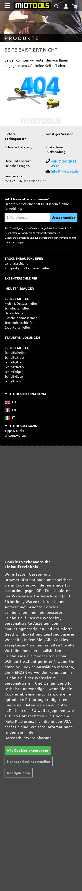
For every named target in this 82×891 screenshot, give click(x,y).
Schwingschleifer (17, 308)
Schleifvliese (14, 376)
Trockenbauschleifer (19, 322)
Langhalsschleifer (17, 263)
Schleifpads (13, 381)
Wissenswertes (15, 435)
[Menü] (7, 5)
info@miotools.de (65, 171)
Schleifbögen (14, 371)
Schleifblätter (14, 367)
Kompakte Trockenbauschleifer (27, 268)
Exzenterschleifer (17, 327)
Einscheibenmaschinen (21, 318)
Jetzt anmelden (63, 217)
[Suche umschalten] (56, 5)
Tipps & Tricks (14, 430)
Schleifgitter (14, 362)
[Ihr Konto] (66, 5)
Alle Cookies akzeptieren (27, 750)
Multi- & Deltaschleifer (21, 303)
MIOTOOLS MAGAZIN (21, 426)
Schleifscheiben (16, 352)
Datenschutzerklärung (17, 237)
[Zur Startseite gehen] (32, 5)
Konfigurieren (18, 773)
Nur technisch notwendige (28, 761)
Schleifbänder (14, 357)
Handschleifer (15, 313)
